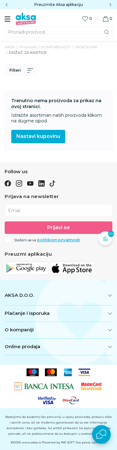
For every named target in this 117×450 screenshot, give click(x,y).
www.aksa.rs (31, 442)
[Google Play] (26, 268)
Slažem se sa (47, 240)
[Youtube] (30, 183)
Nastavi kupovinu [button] (38, 136)
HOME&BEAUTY (56, 47)
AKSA (10, 47)
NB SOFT (68, 442)
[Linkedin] (41, 183)
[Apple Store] (72, 268)
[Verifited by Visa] (47, 400)
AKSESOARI (86, 47)
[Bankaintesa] (44, 386)
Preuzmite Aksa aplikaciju (58, 4)
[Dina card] (70, 400)
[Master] (51, 372)
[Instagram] (19, 183)
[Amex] (67, 372)
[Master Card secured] (92, 386)
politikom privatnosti (58, 240)
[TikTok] (52, 183)
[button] (107, 18)
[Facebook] (8, 183)
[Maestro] (33, 372)
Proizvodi (28, 47)
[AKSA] (26, 18)
